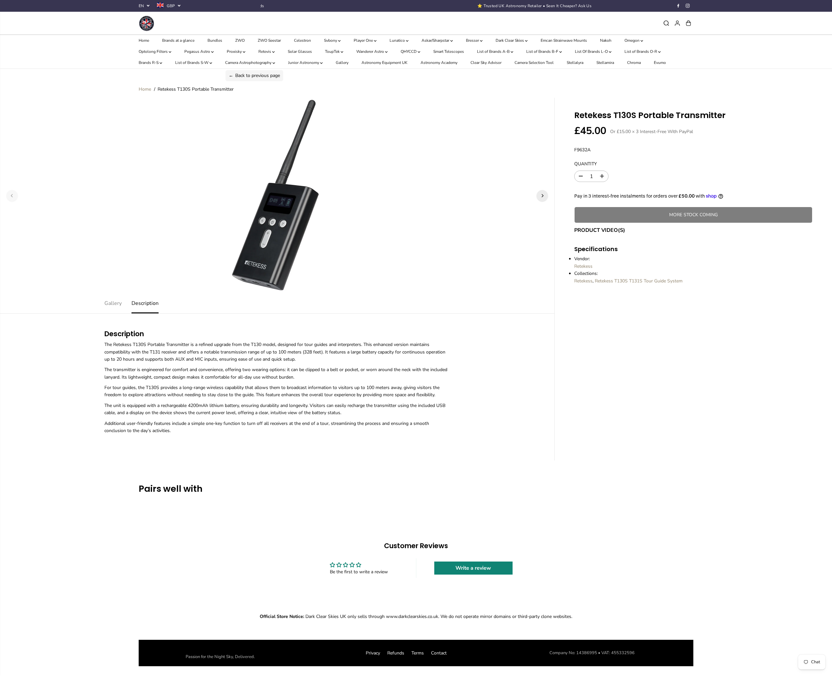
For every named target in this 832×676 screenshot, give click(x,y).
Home (144, 40)
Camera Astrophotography (248, 62)
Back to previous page (254, 75)
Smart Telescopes (448, 51)
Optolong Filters (154, 51)
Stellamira (605, 62)
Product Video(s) (599, 230)
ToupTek (333, 51)
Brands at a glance (178, 40)
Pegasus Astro (197, 51)
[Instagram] (688, 6)
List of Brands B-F (542, 51)
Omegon (632, 40)
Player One (364, 40)
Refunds (395, 653)
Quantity (585, 164)
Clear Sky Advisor (485, 62)
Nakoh (605, 40)
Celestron (302, 40)
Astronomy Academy (439, 62)
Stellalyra (575, 62)
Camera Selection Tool (534, 62)
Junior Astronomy (304, 62)
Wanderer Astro (370, 51)
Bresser (473, 40)
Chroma (634, 62)
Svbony (331, 40)
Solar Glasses (300, 51)
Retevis (265, 51)
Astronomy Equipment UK (385, 62)
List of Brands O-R (641, 51)
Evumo (660, 62)
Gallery (342, 62)
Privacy (373, 653)
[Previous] (12, 195)
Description (145, 303)
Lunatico (398, 40)
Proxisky (235, 51)
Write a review (473, 568)
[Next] (542, 195)
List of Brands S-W (192, 62)
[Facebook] (678, 6)
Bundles (215, 40)
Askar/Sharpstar (436, 40)
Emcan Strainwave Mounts (564, 40)
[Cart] (688, 23)
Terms (417, 653)
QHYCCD (409, 51)
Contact (439, 653)
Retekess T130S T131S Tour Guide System (639, 281)
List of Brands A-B (494, 51)
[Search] (666, 23)
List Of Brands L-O (592, 51)
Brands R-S (149, 62)
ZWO (240, 40)
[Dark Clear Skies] (231, 23)
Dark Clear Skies (510, 40)
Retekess (583, 266)
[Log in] (677, 23)
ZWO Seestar (269, 40)
